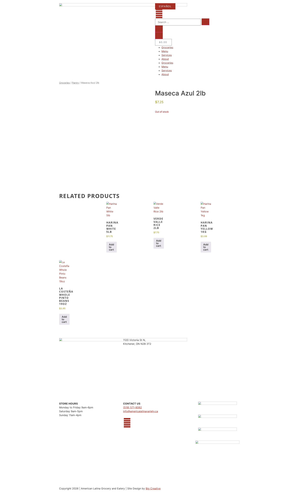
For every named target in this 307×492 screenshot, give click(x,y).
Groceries (167, 47)
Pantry (75, 82)
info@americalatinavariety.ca (140, 411)
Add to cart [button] (111, 247)
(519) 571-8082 (132, 407)
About (165, 59)
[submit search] (205, 21)
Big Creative (153, 488)
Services (166, 55)
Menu (164, 51)
